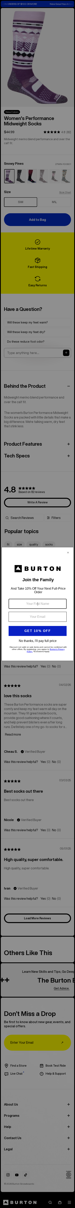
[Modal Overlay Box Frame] (38, 604)
